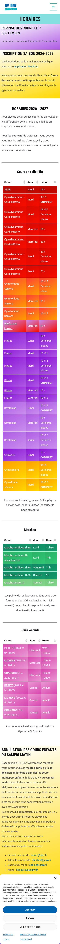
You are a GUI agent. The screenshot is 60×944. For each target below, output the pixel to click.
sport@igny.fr (39, 855)
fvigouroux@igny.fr (27, 869)
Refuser (30, 918)
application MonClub (26, 66)
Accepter (30, 909)
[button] (55, 878)
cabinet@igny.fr (38, 864)
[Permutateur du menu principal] (53, 7)
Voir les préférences (30, 926)
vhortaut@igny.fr (41, 860)
